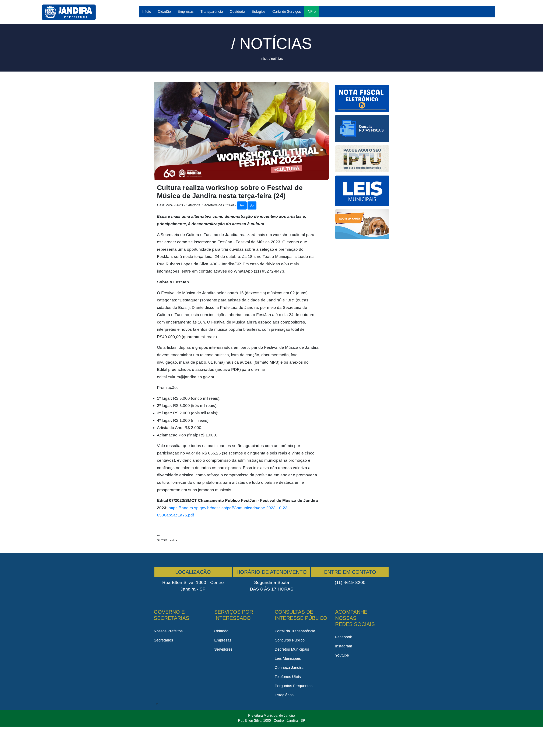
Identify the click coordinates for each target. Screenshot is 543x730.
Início (146, 12)
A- (252, 205)
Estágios (259, 12)
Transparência (211, 12)
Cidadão (164, 12)
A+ (242, 205)
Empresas (186, 12)
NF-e (312, 12)
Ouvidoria (237, 12)
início (264, 58)
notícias (277, 58)
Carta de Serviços (286, 12)
